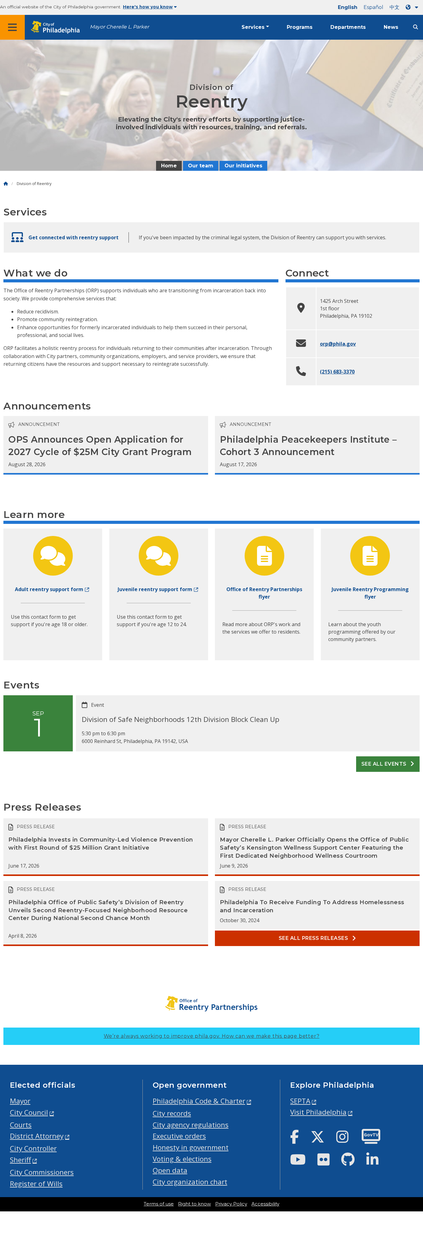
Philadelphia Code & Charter (199, 1101)
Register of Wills (36, 1183)
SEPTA (300, 1101)
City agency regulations (191, 1125)
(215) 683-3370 (337, 371)
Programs (299, 27)
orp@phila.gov (338, 343)
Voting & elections (182, 1159)
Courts (21, 1125)
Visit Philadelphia (318, 1112)
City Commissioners (42, 1172)
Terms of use (159, 1204)
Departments (348, 27)
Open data (170, 1170)
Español (373, 7)
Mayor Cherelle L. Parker (119, 27)
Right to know (194, 1204)
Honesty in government (191, 1147)
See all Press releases (314, 938)
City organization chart (190, 1182)
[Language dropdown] (413, 7)
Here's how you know (148, 6)
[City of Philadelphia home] (57, 27)
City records (172, 1113)
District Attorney (36, 1136)
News (391, 27)
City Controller (33, 1148)
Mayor (20, 1101)
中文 (394, 7)
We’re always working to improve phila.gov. (212, 1036)
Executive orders (179, 1136)
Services (253, 27)
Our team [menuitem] (200, 166)
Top (409, 1177)
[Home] (5, 183)
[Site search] (415, 27)
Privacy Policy (231, 1204)
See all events (384, 764)
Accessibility (265, 1204)
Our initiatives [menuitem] (243, 166)
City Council (29, 1112)
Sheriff (20, 1160)
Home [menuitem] (169, 166)
